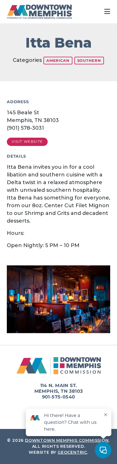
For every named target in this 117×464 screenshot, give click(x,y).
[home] (41, 12)
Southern (89, 60)
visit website (27, 141)
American (57, 60)
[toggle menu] (107, 12)
